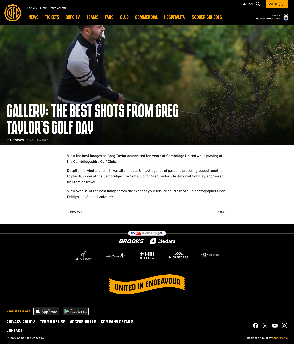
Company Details (117, 322)
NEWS (34, 17)
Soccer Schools (207, 17)
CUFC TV (73, 17)
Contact (14, 331)
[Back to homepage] (12, 12)
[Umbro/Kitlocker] (210, 255)
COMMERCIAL (146, 17)
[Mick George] (178, 255)
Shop (43, 8)
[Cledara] (162, 241)
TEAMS (92, 17)
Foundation (58, 8)
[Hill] (147, 255)
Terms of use (52, 322)
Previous (76, 212)
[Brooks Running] (131, 241)
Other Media (280, 338)
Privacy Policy (20, 322)
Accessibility (83, 322)
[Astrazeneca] (115, 255)
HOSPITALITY (174, 17)
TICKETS (52, 17)
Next (220, 212)
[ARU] (83, 255)
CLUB (124, 17)
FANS (109, 17)
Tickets (32, 8)
